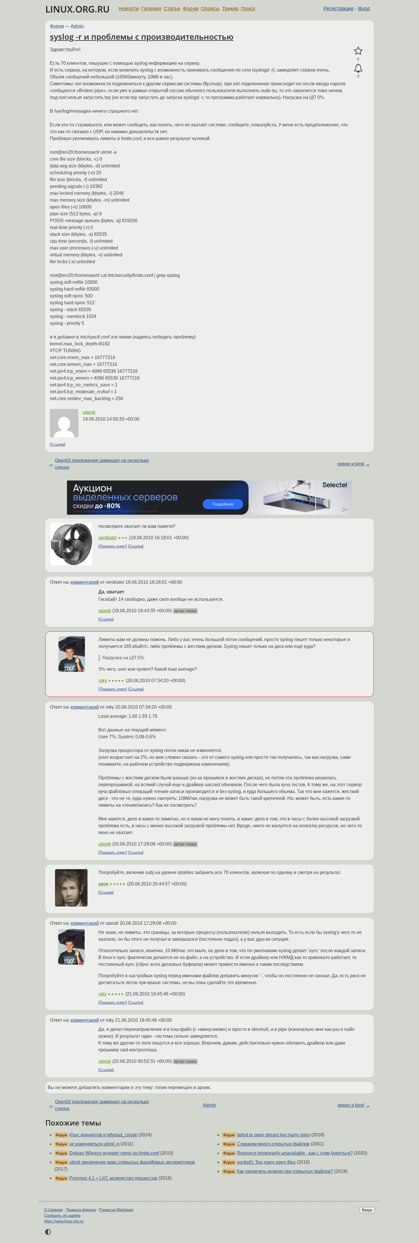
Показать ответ (112, 546)
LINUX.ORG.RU (77, 9)
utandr (89, 412)
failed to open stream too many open (273, 1134)
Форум (190, 8)
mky (103, 680)
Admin (77, 26)
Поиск (248, 8)
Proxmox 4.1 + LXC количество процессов (113, 1178)
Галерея (151, 8)
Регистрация (338, 8)
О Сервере (53, 1210)
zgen (103, 883)
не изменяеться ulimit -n (94, 1143)
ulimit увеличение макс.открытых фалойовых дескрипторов (132, 1162)
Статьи (172, 8)
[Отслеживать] (358, 68)
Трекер (230, 8)
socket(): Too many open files (266, 1162)
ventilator (107, 537)
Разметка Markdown (116, 1210)
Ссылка (57, 444)
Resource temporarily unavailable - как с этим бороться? (295, 1153)
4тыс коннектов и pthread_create (103, 1134)
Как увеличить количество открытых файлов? (285, 1171)
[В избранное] (358, 51)
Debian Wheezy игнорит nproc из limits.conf (114, 1153)
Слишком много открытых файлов (273, 1143)
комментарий (85, 582)
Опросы (210, 8)
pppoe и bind (350, 463)
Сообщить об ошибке (62, 1215)
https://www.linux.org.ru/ (64, 1221)
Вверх (367, 1210)
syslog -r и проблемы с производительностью (141, 36)
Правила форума (81, 1210)
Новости (129, 8)
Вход (364, 8)
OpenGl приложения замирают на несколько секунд (102, 464)
